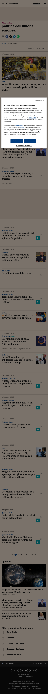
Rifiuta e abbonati (39, 100)
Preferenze (16, 141)
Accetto (30, 141)
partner (22, 127)
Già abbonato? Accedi (24, 146)
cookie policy (32, 117)
